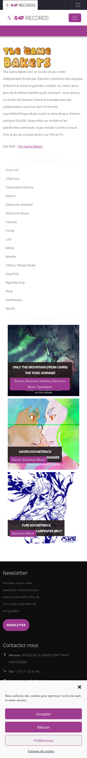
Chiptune (12, 178)
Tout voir (12, 170)
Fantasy (11, 222)
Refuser (43, 727)
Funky (10, 230)
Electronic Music (17, 213)
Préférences (43, 740)
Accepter (43, 714)
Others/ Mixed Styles (21, 265)
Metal (10, 248)
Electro (11, 196)
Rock (9, 291)
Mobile (11, 256)
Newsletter (16, 625)
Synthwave (14, 300)
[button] (79, 686)
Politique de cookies (41, 751)
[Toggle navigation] (78, 5)
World (10, 308)
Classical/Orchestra (19, 187)
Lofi (8, 239)
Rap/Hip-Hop (15, 282)
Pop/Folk (12, 274)
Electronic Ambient (19, 204)
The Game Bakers (30, 146)
